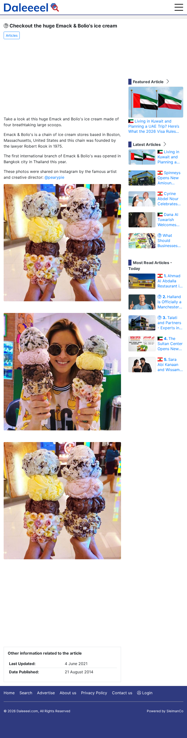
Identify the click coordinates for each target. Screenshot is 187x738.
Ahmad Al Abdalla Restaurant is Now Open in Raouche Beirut (169, 280)
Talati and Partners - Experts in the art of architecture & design (170, 322)
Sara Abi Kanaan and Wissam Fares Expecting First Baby (169, 364)
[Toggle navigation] (178, 7)
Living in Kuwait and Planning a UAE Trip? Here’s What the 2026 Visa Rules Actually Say (153, 126)
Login (146, 692)
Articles (12, 35)
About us (68, 692)
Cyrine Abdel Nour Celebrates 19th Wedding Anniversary (170, 198)
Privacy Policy (94, 692)
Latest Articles (147, 144)
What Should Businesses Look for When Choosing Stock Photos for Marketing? (170, 240)
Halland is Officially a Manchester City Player (169, 301)
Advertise (46, 692)
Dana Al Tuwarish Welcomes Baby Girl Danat (168, 219)
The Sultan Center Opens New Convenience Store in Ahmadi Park (170, 343)
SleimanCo (175, 711)
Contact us (122, 692)
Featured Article (149, 81)
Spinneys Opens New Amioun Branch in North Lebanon (169, 177)
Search (25, 692)
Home (9, 692)
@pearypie (54, 177)
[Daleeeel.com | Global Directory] (31, 7)
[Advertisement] (62, 78)
